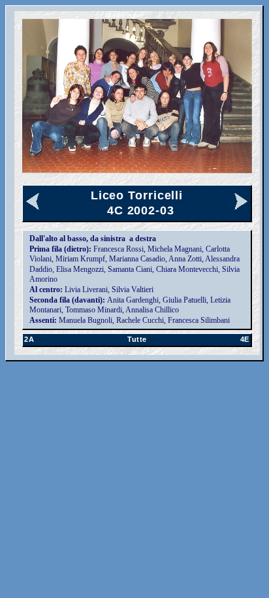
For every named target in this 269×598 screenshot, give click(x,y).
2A (29, 339)
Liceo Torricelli (137, 195)
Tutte (137, 339)
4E (244, 339)
